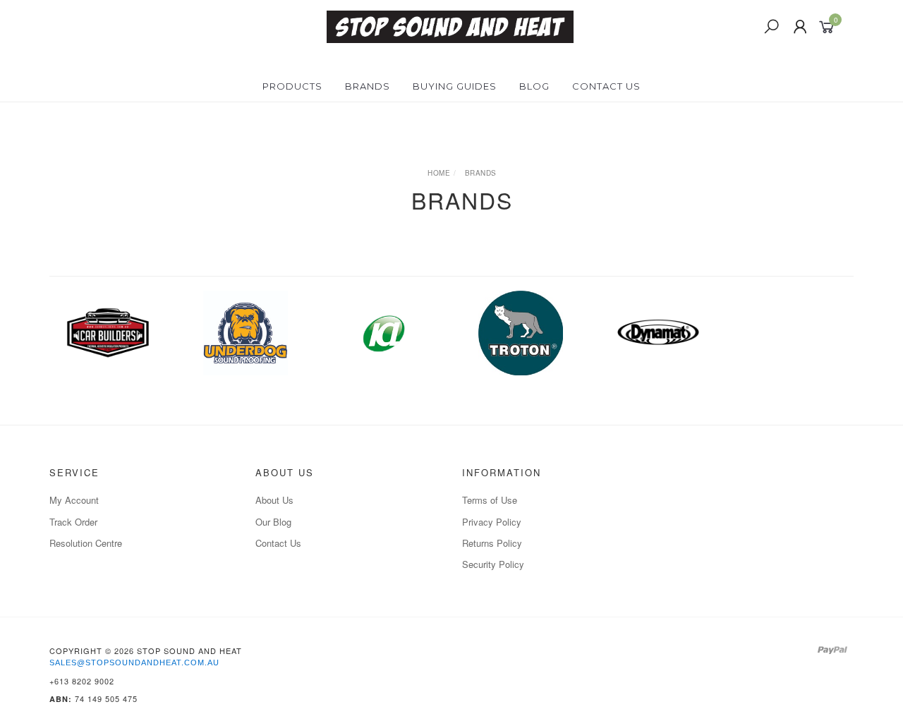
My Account (74, 500)
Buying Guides (455, 86)
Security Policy (493, 564)
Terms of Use (489, 500)
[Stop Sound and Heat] (450, 25)
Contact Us (606, 86)
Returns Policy (492, 543)
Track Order (73, 521)
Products (292, 86)
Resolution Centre (85, 543)
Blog (534, 86)
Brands (367, 86)
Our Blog (273, 521)
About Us (274, 500)
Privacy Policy (491, 521)
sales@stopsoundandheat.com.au (134, 662)
